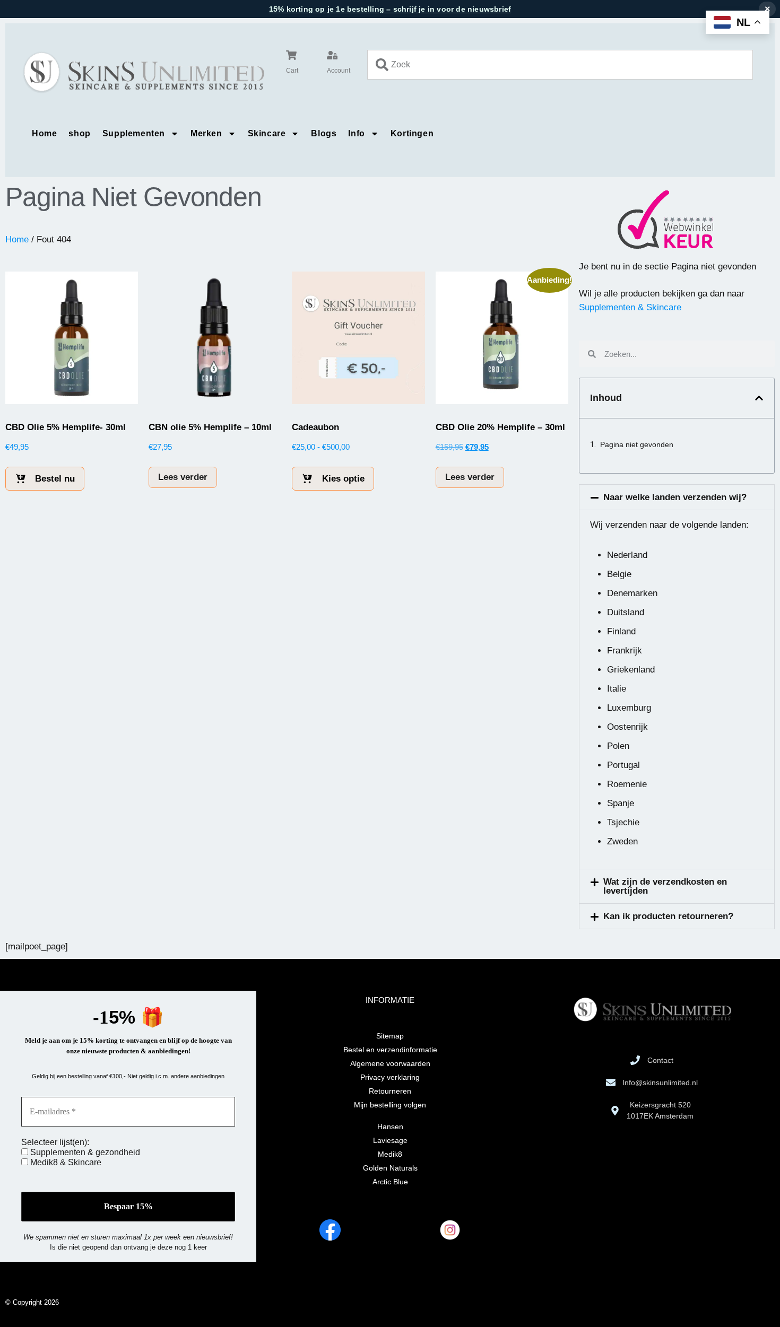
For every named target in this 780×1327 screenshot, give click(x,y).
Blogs (323, 133)
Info (356, 133)
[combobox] (560, 65)
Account (338, 70)
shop (79, 133)
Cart (292, 70)
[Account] (332, 55)
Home (44, 133)
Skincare (267, 133)
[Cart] (291, 55)
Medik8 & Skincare (64, 1162)
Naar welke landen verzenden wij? (675, 497)
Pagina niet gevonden (636, 444)
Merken (206, 133)
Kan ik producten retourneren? (668, 916)
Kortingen (412, 133)
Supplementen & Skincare (630, 307)
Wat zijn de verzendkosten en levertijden (665, 886)
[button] (759, 398)
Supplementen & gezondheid (84, 1152)
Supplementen (133, 133)
